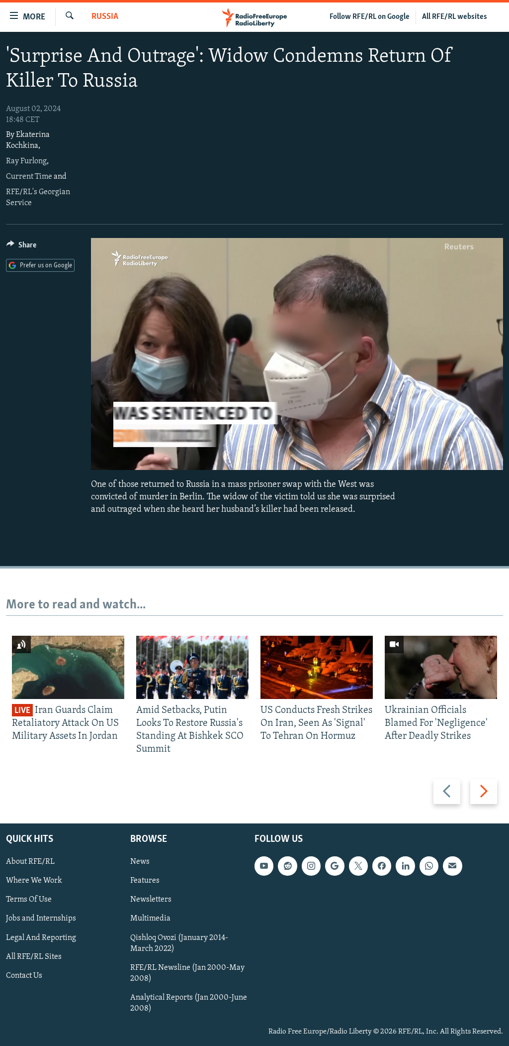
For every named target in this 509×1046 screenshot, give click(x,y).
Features (145, 881)
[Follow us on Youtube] (263, 865)
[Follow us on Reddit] (287, 865)
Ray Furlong (26, 161)
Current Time (29, 177)
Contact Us (24, 975)
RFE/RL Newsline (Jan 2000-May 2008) (187, 972)
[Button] (21, 247)
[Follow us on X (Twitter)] (358, 865)
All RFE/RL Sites (34, 956)
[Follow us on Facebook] (381, 865)
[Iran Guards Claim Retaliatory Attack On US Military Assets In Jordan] (68, 667)
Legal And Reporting (41, 937)
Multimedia (150, 919)
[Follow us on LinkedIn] (405, 865)
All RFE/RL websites (454, 17)
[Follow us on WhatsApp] (429, 865)
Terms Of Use (29, 900)
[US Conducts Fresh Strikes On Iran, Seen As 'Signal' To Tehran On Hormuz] (316, 667)
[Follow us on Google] (334, 865)
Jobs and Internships (41, 919)
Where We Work (34, 881)
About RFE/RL (30, 862)
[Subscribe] (452, 865)
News (140, 862)
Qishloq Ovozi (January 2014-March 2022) (179, 942)
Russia (104, 16)
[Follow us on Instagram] (311, 865)
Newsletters (150, 900)
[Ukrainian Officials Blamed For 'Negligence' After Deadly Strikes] (441, 667)
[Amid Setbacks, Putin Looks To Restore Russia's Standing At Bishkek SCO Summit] (192, 667)
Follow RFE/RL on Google (370, 17)
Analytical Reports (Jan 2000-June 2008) (188, 1002)
